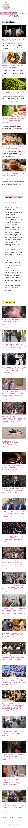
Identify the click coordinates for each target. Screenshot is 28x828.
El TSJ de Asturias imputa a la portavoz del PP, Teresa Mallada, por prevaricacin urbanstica (13, 490)
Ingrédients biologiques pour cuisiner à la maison (12, 66)
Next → (22, 817)
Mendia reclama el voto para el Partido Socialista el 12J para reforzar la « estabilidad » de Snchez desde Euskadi (13, 563)
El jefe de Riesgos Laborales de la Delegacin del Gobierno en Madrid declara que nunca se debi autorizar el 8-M (14, 322)
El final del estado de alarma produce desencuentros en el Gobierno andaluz (13, 635)
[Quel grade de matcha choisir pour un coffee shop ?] (14, 89)
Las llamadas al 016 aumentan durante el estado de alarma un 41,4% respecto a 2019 (14, 587)
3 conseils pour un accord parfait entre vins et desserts (14, 148)
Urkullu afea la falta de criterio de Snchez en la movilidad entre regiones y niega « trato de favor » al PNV (13, 514)
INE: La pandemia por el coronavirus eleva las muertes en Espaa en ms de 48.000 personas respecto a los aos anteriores (13, 707)
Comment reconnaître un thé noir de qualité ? (13, 40)
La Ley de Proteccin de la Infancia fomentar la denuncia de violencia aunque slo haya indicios (13, 394)
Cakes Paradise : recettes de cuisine (15, 823)
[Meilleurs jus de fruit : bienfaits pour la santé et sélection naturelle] (14, 116)
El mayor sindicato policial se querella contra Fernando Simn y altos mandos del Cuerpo (14, 346)
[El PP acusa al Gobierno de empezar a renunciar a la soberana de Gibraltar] (14, 463)
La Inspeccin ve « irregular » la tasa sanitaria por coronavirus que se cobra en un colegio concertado (13, 732)
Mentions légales (11, 824)
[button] (20, 5)
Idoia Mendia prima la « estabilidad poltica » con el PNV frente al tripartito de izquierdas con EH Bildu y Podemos (14, 419)
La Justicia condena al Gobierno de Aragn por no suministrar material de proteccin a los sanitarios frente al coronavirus (13, 611)
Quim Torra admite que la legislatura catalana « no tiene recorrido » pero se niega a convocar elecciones (13, 781)
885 (15, 817)
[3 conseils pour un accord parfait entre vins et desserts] (14, 144)
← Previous (5, 817)
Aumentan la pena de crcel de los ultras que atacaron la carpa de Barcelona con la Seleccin (14, 657)
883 (11, 817)
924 (19, 817)
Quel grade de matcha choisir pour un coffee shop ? (13, 93)
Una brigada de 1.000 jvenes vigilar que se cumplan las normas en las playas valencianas (12, 443)
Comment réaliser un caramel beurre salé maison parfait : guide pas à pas (13, 175)
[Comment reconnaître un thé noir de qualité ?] (14, 36)
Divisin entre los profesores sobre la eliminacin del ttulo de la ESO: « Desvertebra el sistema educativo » (14, 369)
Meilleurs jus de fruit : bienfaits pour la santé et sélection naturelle (13, 120)
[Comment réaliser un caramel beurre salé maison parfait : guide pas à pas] (14, 170)
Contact (18, 824)
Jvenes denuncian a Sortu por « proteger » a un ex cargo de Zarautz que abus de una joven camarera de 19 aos (13, 681)
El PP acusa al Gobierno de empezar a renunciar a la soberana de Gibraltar (11, 467)
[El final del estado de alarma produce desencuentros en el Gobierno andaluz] (14, 630)
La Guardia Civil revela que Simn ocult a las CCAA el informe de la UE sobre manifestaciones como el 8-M (14, 538)
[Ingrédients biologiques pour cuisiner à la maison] (14, 63)
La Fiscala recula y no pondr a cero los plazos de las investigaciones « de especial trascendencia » (13, 757)
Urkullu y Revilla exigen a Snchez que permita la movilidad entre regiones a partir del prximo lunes (13, 806)
